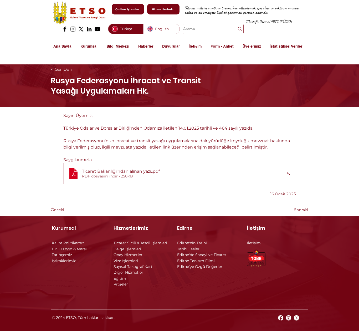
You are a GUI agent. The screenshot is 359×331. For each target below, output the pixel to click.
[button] (91, 46)
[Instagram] (73, 29)
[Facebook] (64, 29)
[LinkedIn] (89, 29)
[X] (81, 29)
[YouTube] (97, 29)
